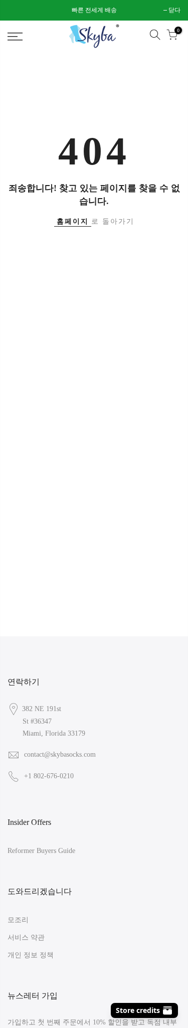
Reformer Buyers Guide (41, 850)
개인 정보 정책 (31, 955)
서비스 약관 (26, 937)
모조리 (18, 920)
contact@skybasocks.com (60, 754)
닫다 (19, 10)
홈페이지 (73, 221)
